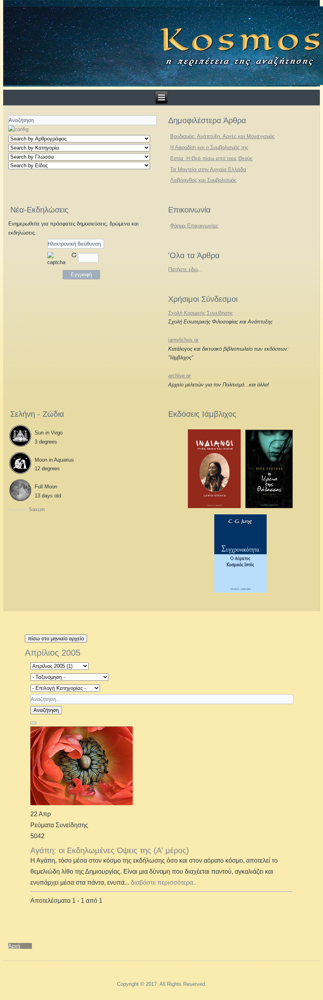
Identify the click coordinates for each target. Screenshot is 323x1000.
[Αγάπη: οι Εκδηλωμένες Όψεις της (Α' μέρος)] (81, 803)
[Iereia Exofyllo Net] (269, 506)
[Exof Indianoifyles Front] (214, 506)
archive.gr (179, 376)
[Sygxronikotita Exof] (240, 591)
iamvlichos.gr (183, 340)
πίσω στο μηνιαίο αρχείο (56, 638)
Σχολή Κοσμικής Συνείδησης (200, 313)
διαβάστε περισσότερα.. (163, 882)
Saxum (37, 509)
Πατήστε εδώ (183, 269)
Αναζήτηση (46, 710)
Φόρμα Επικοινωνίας (194, 226)
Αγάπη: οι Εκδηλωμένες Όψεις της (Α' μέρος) (109, 850)
